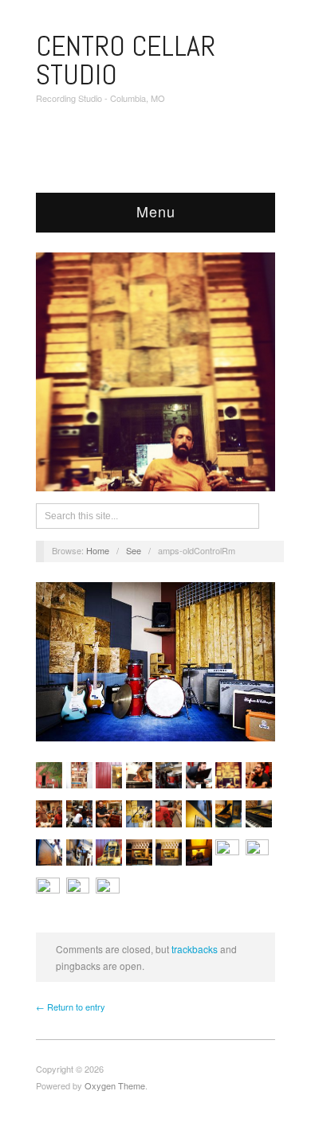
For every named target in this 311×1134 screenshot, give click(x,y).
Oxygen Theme (115, 1085)
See (133, 550)
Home (97, 550)
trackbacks (194, 949)
